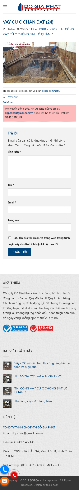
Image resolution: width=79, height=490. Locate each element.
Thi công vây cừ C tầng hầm (33, 401)
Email (12, 202)
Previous (11, 97)
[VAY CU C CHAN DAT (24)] (39, 62)
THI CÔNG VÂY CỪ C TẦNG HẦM (37, 376)
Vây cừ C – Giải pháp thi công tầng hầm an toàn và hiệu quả (42, 365)
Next (8, 102)
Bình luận (14, 152)
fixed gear (52, 485)
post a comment (50, 91)
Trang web (14, 220)
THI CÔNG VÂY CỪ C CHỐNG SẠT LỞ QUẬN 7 (40, 390)
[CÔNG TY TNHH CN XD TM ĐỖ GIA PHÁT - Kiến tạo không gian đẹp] (39, 6)
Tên (11, 185)
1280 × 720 (46, 29)
